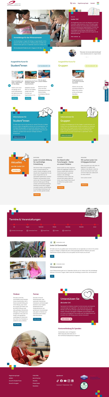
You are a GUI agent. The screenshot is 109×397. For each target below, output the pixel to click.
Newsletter (35, 386)
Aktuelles (35, 381)
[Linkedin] (72, 381)
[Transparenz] (90, 377)
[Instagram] (69, 381)
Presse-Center (36, 383)
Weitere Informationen (19, 137)
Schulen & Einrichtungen (17, 231)
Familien (57, 231)
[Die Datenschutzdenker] (90, 386)
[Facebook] (61, 381)
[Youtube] (65, 381)
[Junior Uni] (13, 3)
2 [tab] (87, 57)
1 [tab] (85, 57)
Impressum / (59, 385)
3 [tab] (88, 57)
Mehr (52, 256)
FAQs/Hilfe (35, 376)
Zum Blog (15, 170)
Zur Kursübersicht (43, 66)
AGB (71, 385)
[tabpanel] (85, 49)
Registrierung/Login (83, 3)
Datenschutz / (66, 385)
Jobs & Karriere (36, 378)
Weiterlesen (37, 194)
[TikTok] (57, 381)
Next (51, 40)
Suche (74, 3)
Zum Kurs (14, 98)
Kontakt (93, 3)
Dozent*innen (46, 231)
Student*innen (68, 231)
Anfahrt (11, 378)
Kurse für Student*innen (15, 381)
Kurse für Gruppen (14, 383)
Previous (10, 40)
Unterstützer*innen (33, 231)
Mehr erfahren (74, 37)
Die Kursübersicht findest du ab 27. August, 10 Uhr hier (28, 48)
